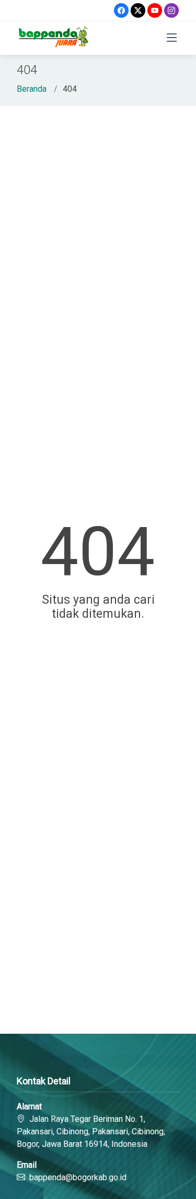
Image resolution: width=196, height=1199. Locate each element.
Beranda (32, 89)
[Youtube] (154, 10)
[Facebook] (121, 10)
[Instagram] (171, 10)
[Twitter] (138, 10)
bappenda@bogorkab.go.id (77, 1177)
